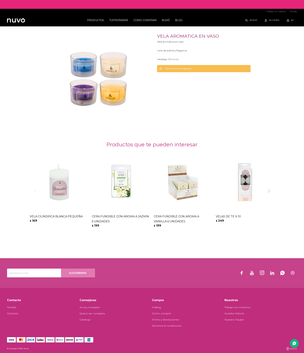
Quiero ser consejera (92, 313)
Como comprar (145, 20)
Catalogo (85, 319)
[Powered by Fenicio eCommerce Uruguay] (291, 348)
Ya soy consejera (90, 307)
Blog (179, 20)
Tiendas (293, 11)
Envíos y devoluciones (165, 319)
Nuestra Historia (234, 313)
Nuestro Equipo (234, 319)
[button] (251, 20)
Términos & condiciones (166, 325)
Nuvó (166, 20)
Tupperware (118, 20)
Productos (95, 20)
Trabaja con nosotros (276, 11)
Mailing (156, 307)
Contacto (12, 313)
